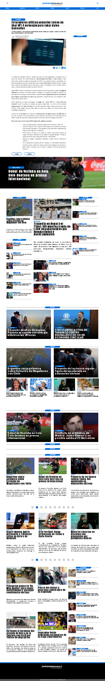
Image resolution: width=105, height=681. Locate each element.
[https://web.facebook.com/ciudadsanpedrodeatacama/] (42, 672)
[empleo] (72, 595)
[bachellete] (76, 251)
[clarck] (9, 275)
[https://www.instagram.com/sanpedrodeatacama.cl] (52, 672)
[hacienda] (72, 629)
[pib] (72, 618)
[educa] (76, 214)
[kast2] (76, 226)
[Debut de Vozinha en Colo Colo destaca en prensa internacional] (76, 202)
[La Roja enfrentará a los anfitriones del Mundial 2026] (9, 246)
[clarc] (9, 265)
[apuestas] (9, 295)
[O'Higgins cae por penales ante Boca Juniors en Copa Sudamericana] (9, 285)
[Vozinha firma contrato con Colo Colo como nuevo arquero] (9, 255)
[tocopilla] (72, 573)
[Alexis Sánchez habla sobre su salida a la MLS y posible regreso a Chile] (72, 584)
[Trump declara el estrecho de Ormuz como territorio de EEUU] (72, 652)
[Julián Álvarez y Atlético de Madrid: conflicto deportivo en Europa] (76, 239)
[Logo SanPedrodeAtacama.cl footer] (52, 669)
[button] (16, 153)
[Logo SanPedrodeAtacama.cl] (52, 6)
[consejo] (72, 606)
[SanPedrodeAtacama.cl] (7, 3)
